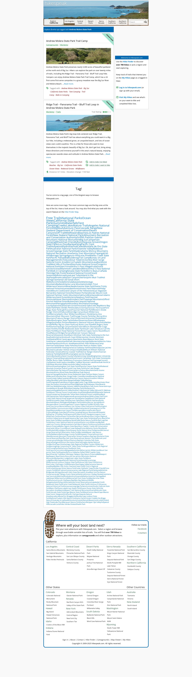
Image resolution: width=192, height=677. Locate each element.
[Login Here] (117, 87)
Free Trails (54, 218)
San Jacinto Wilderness (90, 450)
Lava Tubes (76, 275)
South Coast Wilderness (76, 337)
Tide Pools (60, 273)
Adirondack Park (76, 299)
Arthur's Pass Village (81, 266)
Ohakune (64, 312)
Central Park (93, 406)
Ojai (86, 307)
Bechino (53, 444)
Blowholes (91, 392)
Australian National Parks (64, 248)
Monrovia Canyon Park (66, 410)
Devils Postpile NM (114, 563)
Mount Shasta (90, 326)
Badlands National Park (95, 615)
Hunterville (78, 450)
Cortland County (66, 356)
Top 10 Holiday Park (59, 414)
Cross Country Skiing (57, 424)
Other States (53, 587)
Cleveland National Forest (77, 273)
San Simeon (77, 436)
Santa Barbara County (75, 559)
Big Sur (86, 88)
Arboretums (72, 500)
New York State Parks (71, 366)
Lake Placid (58, 502)
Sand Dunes (62, 297)
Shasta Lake (61, 488)
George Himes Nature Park (65, 468)
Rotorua (61, 275)
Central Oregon (92, 595)
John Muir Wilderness (69, 314)
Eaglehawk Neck (81, 384)
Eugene (87, 446)
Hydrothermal (69, 246)
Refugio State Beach (60, 412)
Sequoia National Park (115, 559)
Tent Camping (74, 91)
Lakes (69, 225)
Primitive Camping (75, 412)
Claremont (61, 286)
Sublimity (54, 337)
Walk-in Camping (62, 95)
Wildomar (70, 478)
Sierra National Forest (115, 579)
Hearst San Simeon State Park (77, 406)
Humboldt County (134, 566)
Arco (98, 500)
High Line (72, 408)
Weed (52, 466)
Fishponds (62, 482)
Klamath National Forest (72, 460)
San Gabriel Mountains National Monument (74, 238)
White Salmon (61, 470)
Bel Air (93, 404)
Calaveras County (113, 569)
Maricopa (62, 420)
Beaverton (93, 500)
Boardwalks (71, 286)
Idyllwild (61, 354)
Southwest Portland (61, 322)
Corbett (52, 468)
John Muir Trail (94, 277)
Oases (74, 326)
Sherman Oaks (74, 400)
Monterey (64, 45)
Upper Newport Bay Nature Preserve (83, 454)
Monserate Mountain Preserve (61, 436)
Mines (85, 268)
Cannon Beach (93, 492)
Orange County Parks (83, 316)
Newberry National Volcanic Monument (87, 322)
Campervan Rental (73, 398)
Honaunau (68, 486)
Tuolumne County (114, 572)
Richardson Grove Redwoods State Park (74, 374)
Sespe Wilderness (56, 478)
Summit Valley (66, 390)
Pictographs (54, 382)
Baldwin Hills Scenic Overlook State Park (69, 466)
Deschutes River (81, 345)
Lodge (76, 382)
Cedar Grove (55, 352)
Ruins (80, 242)
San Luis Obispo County (75, 556)
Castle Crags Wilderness (87, 382)
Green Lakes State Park (77, 458)
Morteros (72, 297)
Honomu (90, 482)
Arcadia (63, 277)
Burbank (55, 356)
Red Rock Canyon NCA (75, 602)
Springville (86, 341)
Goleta (82, 281)
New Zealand (133, 602)
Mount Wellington (61, 402)
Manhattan (80, 408)
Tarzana (68, 333)
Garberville (84, 502)
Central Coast (80, 22)
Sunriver (80, 307)
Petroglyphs (62, 303)
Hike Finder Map (71, 212)
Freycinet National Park (82, 309)
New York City (72, 618)
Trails (58, 112)
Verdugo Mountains (53, 556)
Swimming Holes (84, 356)
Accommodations (60, 281)
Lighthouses (66, 309)
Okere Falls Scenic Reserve (95, 386)
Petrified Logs (99, 420)
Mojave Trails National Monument (77, 490)
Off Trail (60, 232)
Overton (83, 277)
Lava (94, 262)
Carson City (89, 474)
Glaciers (90, 388)
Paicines (80, 318)
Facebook (142, 528)
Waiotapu (98, 347)
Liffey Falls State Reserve (71, 438)
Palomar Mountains (89, 412)
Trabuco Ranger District (66, 318)
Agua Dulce (66, 430)
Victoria (130, 599)
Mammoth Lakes (69, 268)
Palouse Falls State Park (87, 462)
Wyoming (111, 624)
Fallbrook (58, 430)
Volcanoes (65, 288)
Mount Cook (57, 290)
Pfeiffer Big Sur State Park (63, 324)
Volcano (61, 305)
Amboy (94, 418)
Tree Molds (54, 386)
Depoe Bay (70, 480)
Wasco (66, 382)
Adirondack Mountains (78, 303)
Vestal (91, 347)
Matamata (54, 410)
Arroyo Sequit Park (73, 488)
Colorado (50, 592)
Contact (80, 640)
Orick (65, 494)
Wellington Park (74, 402)
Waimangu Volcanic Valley (68, 386)
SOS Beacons (79, 414)
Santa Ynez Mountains (83, 253)
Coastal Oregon (93, 599)
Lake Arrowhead (62, 500)
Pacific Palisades (59, 257)
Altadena (77, 250)
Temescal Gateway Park (78, 347)
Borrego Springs (59, 255)
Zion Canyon (73, 277)
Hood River (70, 384)
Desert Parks (90, 22)
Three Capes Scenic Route (92, 331)
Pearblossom (57, 343)
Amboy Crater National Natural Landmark (65, 422)
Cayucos (53, 450)
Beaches (52, 165)
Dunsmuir (53, 480)
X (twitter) (142, 532)
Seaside (84, 460)
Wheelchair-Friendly (66, 242)
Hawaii (49, 608)
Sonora (94, 424)
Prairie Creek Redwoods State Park (75, 484)
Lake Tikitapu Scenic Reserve (66, 474)
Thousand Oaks (84, 305)
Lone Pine (84, 255)
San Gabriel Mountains (55, 553)
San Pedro (63, 368)
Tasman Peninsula (96, 307)
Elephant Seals (54, 362)
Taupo (71, 382)
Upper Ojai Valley (94, 502)
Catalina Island (66, 362)
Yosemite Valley (85, 248)
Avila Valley (75, 364)
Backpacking (74, 244)
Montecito (95, 341)
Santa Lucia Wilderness (89, 422)
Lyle (64, 384)
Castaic (80, 500)
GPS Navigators (89, 414)
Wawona (76, 343)
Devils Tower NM (113, 628)
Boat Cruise (59, 404)
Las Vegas (98, 290)
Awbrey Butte (71, 420)
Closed (57, 268)
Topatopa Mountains (93, 299)
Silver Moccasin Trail (65, 316)
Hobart (76, 320)
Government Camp (80, 358)
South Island (132, 608)
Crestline (83, 364)
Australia (131, 592)
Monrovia (86, 410)
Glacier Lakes (55, 341)
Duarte (92, 490)
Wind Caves (62, 339)
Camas (68, 470)
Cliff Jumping (70, 354)
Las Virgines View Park (70, 462)
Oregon (90, 592)
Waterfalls (71, 223)
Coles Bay (95, 305)
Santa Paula (84, 398)
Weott (85, 492)
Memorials (55, 314)
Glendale (54, 380)
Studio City (97, 486)
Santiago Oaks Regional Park (74, 444)
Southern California (112, 22)
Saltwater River (93, 384)
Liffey (60, 438)
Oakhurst (83, 295)
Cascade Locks (54, 504)
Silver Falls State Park (86, 335)
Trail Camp (84, 257)
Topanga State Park (63, 250)
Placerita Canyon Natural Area (82, 378)
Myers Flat (53, 488)
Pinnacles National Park (75, 553)
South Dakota (93, 611)
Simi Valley (54, 418)
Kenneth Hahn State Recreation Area (75, 472)
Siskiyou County (133, 569)
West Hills (65, 454)
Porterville (84, 428)
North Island (132, 605)
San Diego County (134, 559)
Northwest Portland (80, 292)
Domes (53, 326)
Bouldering (73, 257)
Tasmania (131, 595)
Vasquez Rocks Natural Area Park (82, 430)
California (51, 541)
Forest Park (85, 288)
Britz (51, 400)
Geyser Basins (61, 299)
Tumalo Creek (90, 498)
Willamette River (73, 464)
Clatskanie (96, 470)
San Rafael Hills (82, 452)
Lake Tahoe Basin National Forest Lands (81, 394)
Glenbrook (81, 474)
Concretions (60, 450)
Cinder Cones (77, 376)
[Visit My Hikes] (117, 97)
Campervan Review (58, 394)
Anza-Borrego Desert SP (96, 569)
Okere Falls (84, 400)
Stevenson (83, 320)
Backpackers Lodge (62, 458)
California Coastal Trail (69, 352)
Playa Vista (60, 444)
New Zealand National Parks (68, 235)
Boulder (79, 496)
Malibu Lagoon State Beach (69, 426)
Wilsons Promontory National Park (80, 360)
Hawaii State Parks (66, 345)
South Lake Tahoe (92, 328)
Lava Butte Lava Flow (83, 324)
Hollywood (56, 246)
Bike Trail (75, 362)
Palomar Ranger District (89, 352)
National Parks (72, 218)
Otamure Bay (75, 440)
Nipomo (61, 490)
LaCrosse (58, 462)
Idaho (49, 621)
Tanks (56, 345)
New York (71, 608)
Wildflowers (80, 168)
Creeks (62, 225)
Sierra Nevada (101, 22)
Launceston (78, 396)
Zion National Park (114, 605)
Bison (53, 460)
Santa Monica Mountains (55, 550)
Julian (63, 341)
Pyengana (56, 442)
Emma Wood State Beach (64, 372)
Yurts (65, 478)
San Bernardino (79, 416)
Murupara (79, 410)
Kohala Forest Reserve (78, 482)
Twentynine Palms (57, 396)
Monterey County (73, 550)
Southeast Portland (65, 416)
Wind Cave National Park (96, 621)
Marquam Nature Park (71, 502)
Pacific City (71, 494)
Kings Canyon (61, 446)
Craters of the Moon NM (55, 625)
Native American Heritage (92, 476)
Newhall (53, 339)
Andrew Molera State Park (72, 88)
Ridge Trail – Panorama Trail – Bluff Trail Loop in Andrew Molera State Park (72, 106)
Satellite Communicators (60, 408)
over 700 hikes (112, 532)
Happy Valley (84, 464)
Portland (81, 386)
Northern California (122, 22)
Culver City (54, 464)
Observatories (66, 358)
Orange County (133, 556)
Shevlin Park (80, 504)
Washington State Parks (62, 320)
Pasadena (54, 277)
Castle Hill (53, 428)
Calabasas (74, 281)
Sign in (65, 640)
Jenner (73, 496)
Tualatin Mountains (83, 262)
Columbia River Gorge (63, 376)
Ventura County (72, 563)
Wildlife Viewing (62, 347)
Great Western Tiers (87, 438)
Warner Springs (93, 402)
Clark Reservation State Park (68, 432)
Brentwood (93, 295)
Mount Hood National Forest (68, 331)
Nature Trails (81, 225)
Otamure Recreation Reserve (70, 442)
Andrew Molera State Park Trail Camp (67, 40)
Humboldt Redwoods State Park (69, 328)
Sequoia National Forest (116, 575)
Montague (59, 460)
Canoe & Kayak (63, 418)
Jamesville (98, 430)
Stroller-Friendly (99, 468)
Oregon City (62, 464)
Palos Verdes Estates (68, 504)
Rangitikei (57, 390)
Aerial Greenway (91, 408)
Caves (80, 246)
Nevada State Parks (76, 270)
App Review (98, 474)
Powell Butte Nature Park (85, 420)
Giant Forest (65, 266)
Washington (112, 608)
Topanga (99, 253)
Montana (70, 592)
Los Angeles (69, 21)
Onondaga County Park (69, 434)
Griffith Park (83, 237)
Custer (60, 380)
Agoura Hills (73, 255)
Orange (66, 404)
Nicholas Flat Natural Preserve (63, 370)
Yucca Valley (72, 452)
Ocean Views (54, 168)
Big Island (50, 612)
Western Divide (86, 314)
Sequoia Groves (91, 242)
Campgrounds (52, 45)
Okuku (84, 392)
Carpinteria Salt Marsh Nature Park (78, 424)
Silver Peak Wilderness (89, 343)
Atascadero (54, 496)
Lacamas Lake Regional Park (81, 470)
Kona (68, 482)
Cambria (62, 337)
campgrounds (88, 535)
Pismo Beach (101, 418)
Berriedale (82, 432)
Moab (82, 349)
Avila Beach (83, 339)
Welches (60, 476)
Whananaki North (101, 362)
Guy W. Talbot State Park (75, 446)
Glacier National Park (74, 595)
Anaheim (54, 482)
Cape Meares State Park (74, 492)
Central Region (72, 615)
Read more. (69, 84)
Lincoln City (61, 480)
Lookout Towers (75, 259)
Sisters (91, 320)
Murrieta (85, 376)
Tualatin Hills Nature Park (66, 498)
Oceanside (79, 476)
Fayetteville (63, 452)
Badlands (60, 284)
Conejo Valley (56, 378)
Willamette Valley (93, 608)
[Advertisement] (132, 41)
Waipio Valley (80, 380)
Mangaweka (69, 450)
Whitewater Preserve (86, 434)
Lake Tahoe (111, 566)
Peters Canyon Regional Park (80, 404)
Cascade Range (88, 228)
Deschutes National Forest (84, 264)
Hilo (85, 388)
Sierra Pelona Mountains (84, 370)
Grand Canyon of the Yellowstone (78, 290)
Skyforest (53, 498)
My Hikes (126, 640)
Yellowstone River (60, 335)
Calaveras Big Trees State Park (80, 418)
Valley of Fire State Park (75, 605)
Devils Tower (88, 468)
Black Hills (72, 335)
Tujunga (56, 374)
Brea (86, 416)
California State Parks (59, 91)
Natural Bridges (58, 333)
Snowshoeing (57, 366)
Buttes (71, 301)
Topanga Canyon (64, 326)
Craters (80, 326)
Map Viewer (116, 640)
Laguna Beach (72, 339)
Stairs (55, 305)
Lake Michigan (56, 472)
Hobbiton (84, 402)
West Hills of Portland (60, 264)
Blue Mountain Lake (86, 362)
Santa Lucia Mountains (75, 284)
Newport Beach (54, 456)
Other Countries (136, 587)
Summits (59, 223)
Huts (53, 347)
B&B (98, 454)
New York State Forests (97, 358)
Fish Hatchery (93, 400)
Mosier (61, 496)
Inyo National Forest (114, 582)
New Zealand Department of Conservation (74, 229)
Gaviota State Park (85, 286)
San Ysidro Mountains (69, 295)
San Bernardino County (136, 550)
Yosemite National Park (116, 550)
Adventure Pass (71, 228)
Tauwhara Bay (87, 436)
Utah (109, 592)
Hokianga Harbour (63, 440)
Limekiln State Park (60, 400)
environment (88, 486)
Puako (61, 382)
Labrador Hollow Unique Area (67, 349)
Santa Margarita (69, 380)
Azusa (67, 275)
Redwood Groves (67, 168)
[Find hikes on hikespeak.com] (50, 532)
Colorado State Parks (58, 492)
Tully (75, 356)
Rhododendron (69, 476)
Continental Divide (92, 318)
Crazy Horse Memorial (58, 406)
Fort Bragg (67, 496)
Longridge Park (77, 486)
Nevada (70, 598)
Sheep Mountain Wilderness (60, 364)
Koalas (52, 430)
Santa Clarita (80, 498)
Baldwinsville (56, 434)
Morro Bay (91, 270)
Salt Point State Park (82, 478)
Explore (54, 22)
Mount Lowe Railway (72, 428)
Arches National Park (115, 595)
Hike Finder (90, 640)
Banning (53, 446)
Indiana (49, 628)
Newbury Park (82, 297)
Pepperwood (69, 396)
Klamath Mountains (74, 341)
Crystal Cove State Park (76, 368)
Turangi (52, 448)
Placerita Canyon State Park (90, 366)
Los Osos (63, 244)
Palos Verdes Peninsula (66, 307)
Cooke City (80, 468)
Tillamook (95, 288)
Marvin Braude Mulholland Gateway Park (68, 388)
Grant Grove (71, 305)
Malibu (58, 228)
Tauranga (97, 360)
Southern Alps (77, 390)
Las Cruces (61, 428)
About (72, 640)
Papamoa (70, 414)
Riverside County (133, 553)
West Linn (93, 472)
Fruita (94, 266)
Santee (58, 448)
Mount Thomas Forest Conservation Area (66, 392)
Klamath (86, 500)
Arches (63, 259)
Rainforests (75, 288)
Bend (79, 268)
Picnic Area (67, 343)
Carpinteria (66, 378)
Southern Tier (72, 621)
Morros (70, 262)
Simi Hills (97, 378)
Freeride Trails (56, 454)
